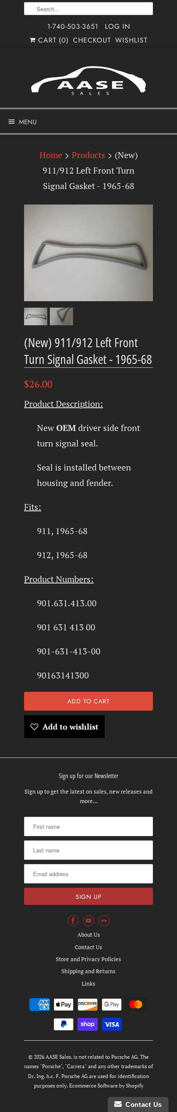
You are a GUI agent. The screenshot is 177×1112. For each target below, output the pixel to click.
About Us (88, 934)
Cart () (52, 40)
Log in (117, 26)
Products (88, 155)
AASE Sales (58, 1057)
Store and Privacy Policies (88, 959)
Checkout (92, 40)
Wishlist (131, 40)
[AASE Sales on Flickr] (104, 920)
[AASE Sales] (88, 80)
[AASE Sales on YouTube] (88, 920)
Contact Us (88, 947)
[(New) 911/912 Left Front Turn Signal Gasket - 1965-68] (88, 253)
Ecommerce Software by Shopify (106, 1085)
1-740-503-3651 (72, 26)
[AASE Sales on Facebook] (73, 920)
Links (88, 983)
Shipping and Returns (88, 971)
